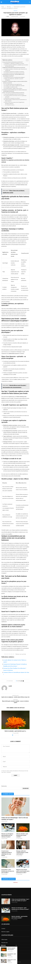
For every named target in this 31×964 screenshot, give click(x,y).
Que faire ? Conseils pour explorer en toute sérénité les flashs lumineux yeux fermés (15, 82)
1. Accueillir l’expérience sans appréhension (13, 84)
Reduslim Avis (4, 942)
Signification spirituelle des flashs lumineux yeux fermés (14, 67)
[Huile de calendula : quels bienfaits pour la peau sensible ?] (15, 720)
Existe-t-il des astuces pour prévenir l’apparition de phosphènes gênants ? (14, 103)
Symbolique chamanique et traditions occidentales (14, 71)
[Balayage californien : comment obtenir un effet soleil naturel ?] (23, 844)
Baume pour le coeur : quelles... (11, 960)
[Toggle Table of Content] (26, 60)
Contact (3, 928)
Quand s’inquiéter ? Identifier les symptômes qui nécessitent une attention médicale (16, 65)
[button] (2, 723)
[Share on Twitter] (20, 680)
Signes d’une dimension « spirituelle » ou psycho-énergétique (14, 79)
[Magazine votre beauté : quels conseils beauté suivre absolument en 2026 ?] (23, 863)
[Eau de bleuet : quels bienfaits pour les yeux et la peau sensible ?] (8, 863)
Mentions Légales (5, 931)
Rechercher (4, 786)
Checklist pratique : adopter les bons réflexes (13, 88)
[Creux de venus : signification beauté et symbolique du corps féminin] (8, 844)
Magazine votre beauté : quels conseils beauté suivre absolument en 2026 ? (22, 871)
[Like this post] (17, 680)
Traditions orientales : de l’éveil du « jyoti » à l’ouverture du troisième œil (16, 70)
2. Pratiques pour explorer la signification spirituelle (14, 85)
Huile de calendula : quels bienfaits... (11, 949)
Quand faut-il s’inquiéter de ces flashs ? (12, 98)
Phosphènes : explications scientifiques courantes (14, 63)
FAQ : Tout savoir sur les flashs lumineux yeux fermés (13, 92)
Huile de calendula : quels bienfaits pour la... (15, 731)
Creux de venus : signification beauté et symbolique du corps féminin (6, 853)
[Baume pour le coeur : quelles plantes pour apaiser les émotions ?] (4, 961)
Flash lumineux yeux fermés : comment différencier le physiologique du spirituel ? (13, 75)
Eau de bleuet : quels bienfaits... (11, 954)
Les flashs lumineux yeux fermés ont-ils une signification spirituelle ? (15, 96)
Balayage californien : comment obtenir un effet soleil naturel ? (22, 852)
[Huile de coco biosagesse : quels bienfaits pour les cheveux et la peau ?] (8, 827)
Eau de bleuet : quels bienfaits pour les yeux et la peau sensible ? (7, 871)
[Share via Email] (23, 680)
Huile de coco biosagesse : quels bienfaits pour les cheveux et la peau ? (7, 835)
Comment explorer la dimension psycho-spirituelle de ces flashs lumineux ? (16, 100)
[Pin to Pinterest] (21, 680)
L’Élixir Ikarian (4, 939)
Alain (8, 16)
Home (2, 6)
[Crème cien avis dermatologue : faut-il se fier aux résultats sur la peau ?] (15, 806)
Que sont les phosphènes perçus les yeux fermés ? (14, 94)
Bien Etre (9, 6)
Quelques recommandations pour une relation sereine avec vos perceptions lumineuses (15, 90)
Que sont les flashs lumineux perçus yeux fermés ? (13, 62)
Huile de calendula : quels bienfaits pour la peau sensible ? (22, 835)
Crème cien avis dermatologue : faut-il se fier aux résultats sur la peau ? (14, 818)
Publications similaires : (11, 104)
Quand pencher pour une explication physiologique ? (15, 77)
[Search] (29, 2)
